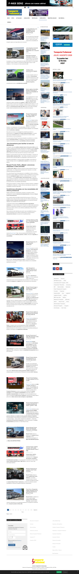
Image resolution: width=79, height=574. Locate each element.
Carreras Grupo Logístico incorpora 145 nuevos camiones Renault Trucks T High (32, 448)
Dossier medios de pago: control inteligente (45, 129)
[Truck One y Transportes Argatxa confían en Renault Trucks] (15, 494)
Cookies (54, 546)
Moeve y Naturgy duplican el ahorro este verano (45, 200)
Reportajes (34, 18)
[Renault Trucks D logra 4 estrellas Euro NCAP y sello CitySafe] (15, 292)
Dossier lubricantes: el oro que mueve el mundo (45, 162)
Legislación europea (57, 295)
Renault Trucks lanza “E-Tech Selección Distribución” (31, 243)
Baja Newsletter (55, 553)
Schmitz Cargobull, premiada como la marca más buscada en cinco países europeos (62, 255)
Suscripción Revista (56, 537)
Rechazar (65, 572)
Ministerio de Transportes (58, 299)
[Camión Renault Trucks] (15, 408)
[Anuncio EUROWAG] (62, 37)
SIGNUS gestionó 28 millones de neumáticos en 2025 (45, 211)
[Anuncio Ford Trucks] (39, 3)
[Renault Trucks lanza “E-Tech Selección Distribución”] (15, 249)
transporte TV (32, 537)
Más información (52, 572)
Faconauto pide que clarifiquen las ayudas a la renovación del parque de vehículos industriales (61, 205)
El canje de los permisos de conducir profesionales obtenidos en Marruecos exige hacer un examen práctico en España (62, 192)
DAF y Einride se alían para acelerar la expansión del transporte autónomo (45, 101)
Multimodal (61, 18)
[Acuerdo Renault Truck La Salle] (15, 383)
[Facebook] (54, 268)
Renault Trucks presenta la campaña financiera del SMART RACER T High (32, 404)
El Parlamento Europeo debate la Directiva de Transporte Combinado (61, 243)
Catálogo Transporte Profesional (58, 527)
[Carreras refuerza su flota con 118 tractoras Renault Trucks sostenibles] (15, 225)
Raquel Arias (67, 82)
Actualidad (18, 18)
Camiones (62, 278)
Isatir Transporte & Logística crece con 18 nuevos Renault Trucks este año (31, 270)
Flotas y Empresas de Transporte (13, 447)
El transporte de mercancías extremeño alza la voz (62, 178)
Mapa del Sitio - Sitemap (57, 550)
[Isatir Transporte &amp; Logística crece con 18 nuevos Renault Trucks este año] (15, 272)
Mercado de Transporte (34, 520)
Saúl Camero (65, 107)
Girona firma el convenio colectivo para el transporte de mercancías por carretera (45, 51)
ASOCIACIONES (63, 119)
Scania (67, 301)
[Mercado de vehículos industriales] (15, 53)
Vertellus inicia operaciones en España (31, 70)
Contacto (31, 524)
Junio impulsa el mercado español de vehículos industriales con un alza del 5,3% (32, 49)
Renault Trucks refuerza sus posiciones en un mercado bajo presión (31, 358)
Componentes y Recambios (59, 284)
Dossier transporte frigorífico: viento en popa (44, 140)
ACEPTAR (59, 572)
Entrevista (62, 169)
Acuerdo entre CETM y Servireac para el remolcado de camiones (62, 92)
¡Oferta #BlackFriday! (56, 520)
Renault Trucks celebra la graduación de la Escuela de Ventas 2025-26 (32, 313)
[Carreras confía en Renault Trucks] (15, 452)
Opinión (9, 22)
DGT (55, 286)
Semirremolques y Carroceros (66, 257)
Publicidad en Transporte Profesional (59, 530)
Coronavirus (68, 284)
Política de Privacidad (56, 543)
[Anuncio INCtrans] (50, 12)
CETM (12, 18)
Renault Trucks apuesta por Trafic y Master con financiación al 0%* (31, 115)
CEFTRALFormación (57, 280)
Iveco (63, 293)
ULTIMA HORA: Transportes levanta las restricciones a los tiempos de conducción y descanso (61, 217)
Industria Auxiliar (52, 18)
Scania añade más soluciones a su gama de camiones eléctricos (61, 230)
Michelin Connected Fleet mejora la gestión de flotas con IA (45, 189)
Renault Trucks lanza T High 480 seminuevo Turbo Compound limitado (32, 336)
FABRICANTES (10, 70)
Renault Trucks (29, 120)
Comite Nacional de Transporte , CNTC (61, 282)
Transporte (66, 305)
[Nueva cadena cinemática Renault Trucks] (15, 94)
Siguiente (35, 509)
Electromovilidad (61, 286)
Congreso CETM (33, 540)
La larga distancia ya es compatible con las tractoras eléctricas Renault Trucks (31, 30)
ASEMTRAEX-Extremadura (65, 180)
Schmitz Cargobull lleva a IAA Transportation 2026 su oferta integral (45, 245)
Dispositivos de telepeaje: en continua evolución (45, 172)
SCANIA (62, 107)
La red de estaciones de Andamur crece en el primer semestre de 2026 (45, 223)
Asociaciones (56, 278)
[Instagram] (60, 268)
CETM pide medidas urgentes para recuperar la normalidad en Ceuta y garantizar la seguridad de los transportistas (45, 76)
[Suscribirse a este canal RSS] (38, 27)
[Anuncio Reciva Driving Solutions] (62, 29)
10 (31, 509)
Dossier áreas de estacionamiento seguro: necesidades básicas (45, 151)
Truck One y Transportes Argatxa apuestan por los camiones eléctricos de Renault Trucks (32, 491)
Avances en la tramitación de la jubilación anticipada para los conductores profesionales (62, 80)
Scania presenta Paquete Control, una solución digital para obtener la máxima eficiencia (61, 105)
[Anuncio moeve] (62, 45)
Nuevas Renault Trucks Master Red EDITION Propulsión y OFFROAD (31, 429)
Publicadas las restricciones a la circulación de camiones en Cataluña (61, 141)
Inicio (8, 18)
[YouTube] (57, 268)
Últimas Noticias (33, 527)
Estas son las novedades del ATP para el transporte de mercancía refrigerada (45, 89)
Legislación (26, 18)
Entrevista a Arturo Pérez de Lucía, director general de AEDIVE (62, 167)
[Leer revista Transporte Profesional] (62, 58)
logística (65, 295)
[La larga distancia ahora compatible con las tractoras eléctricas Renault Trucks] (15, 34)
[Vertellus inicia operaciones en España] (15, 75)
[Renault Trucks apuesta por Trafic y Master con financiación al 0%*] (15, 119)
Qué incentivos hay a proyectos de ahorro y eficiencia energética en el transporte (45, 64)
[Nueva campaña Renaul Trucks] (15, 473)
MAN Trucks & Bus (57, 297)
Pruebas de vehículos (34, 530)
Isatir (30, 277)
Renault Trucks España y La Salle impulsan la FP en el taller (32, 379)
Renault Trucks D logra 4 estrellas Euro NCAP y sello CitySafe (31, 288)
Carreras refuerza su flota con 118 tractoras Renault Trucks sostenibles (32, 221)
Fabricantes (42, 18)
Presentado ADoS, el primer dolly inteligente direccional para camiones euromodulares (45, 39)
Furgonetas (62, 291)
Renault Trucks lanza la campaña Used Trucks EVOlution (31, 470)
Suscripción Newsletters (57, 533)
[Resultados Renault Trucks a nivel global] (15, 362)
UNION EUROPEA (63, 245)
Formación (56, 291)
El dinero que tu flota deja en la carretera (44, 234)
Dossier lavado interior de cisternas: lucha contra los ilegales (45, 118)
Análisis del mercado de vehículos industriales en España (62, 129)
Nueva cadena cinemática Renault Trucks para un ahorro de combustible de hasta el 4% (32, 91)
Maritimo (64, 297)
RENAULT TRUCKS (10, 90)
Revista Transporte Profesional (35, 533)
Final (22, 512)
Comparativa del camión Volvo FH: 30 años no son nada (62, 153)
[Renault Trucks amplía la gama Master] (15, 432)
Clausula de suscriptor (57, 540)
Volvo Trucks (63, 307)
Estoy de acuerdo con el (14, 541)
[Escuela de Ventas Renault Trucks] (15, 317)
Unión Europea (56, 307)
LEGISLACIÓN (63, 82)
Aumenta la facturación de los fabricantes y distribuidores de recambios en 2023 (61, 117)
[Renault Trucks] (15, 340)
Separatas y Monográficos (57, 524)
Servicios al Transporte (58, 305)
